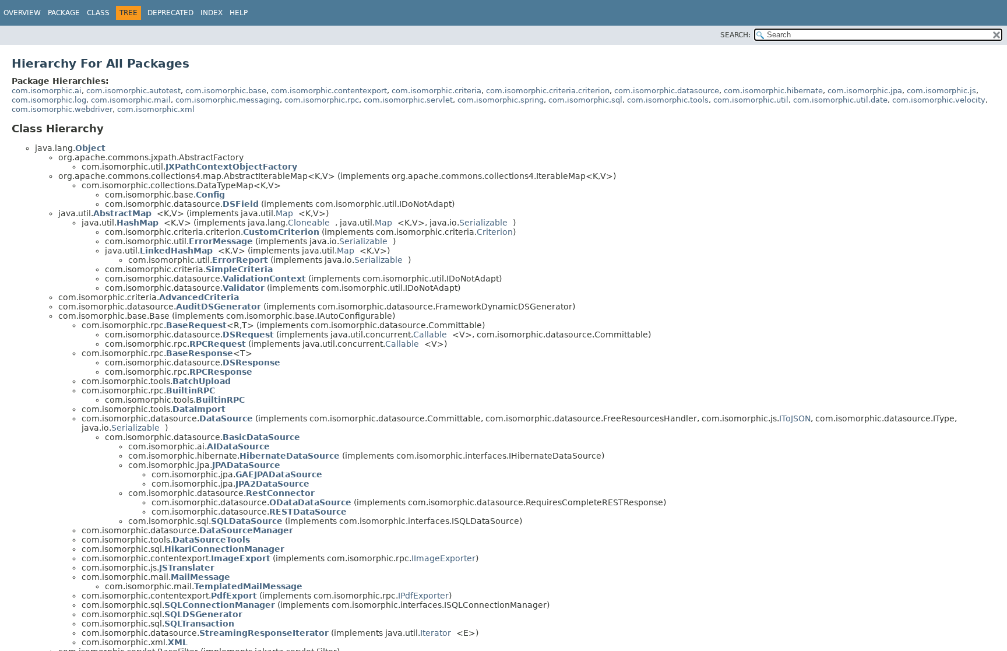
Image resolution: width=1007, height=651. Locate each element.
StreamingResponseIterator (264, 633)
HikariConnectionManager (224, 549)
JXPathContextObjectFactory (231, 166)
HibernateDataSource (290, 455)
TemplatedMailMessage (248, 586)
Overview (22, 13)
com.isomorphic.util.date (840, 100)
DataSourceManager (246, 530)
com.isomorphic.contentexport (329, 90)
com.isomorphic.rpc (321, 100)
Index (211, 13)
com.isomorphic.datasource (666, 90)
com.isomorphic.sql (585, 100)
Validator (244, 288)
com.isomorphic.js (941, 90)
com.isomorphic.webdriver (62, 109)
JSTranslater (186, 567)
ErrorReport (240, 260)
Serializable (483, 222)
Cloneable (309, 222)
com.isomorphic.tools (668, 100)
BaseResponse (199, 353)
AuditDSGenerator (218, 306)
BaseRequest (196, 325)
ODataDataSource (310, 502)
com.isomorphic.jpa (865, 90)
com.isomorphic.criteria (436, 90)
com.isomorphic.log (49, 100)
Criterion (495, 232)
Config (210, 194)
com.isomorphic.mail (131, 100)
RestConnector (280, 493)
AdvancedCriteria (199, 297)
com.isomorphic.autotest (133, 90)
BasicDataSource (261, 437)
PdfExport (234, 595)
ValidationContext (264, 278)
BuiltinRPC (190, 390)
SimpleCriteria (239, 269)
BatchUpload (201, 381)
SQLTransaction (199, 623)
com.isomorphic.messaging (227, 100)
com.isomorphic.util (750, 100)
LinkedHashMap (176, 250)
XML (178, 642)
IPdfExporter (423, 595)
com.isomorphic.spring (500, 100)
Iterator (435, 633)
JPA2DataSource (272, 483)
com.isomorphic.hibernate (773, 90)
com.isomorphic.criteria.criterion (548, 90)
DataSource (226, 418)
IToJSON (795, 418)
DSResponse (251, 362)
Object (90, 148)
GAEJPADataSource (278, 474)
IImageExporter (443, 558)
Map (284, 213)
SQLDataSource (247, 521)
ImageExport (240, 558)
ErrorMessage (221, 241)
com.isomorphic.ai (47, 90)
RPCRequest (217, 344)
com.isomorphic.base (225, 90)
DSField (241, 204)
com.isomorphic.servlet (408, 100)
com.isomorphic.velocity (938, 100)
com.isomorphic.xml (156, 109)
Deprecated (170, 13)
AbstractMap (122, 213)
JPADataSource (246, 465)
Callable (430, 334)
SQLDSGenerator (203, 614)
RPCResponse (220, 371)
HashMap (138, 222)
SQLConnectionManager (219, 605)
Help (239, 13)
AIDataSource (238, 446)
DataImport (199, 409)
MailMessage (200, 577)
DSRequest (248, 334)
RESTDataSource (308, 511)
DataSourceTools (211, 539)
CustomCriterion (281, 232)
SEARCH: (735, 35)
